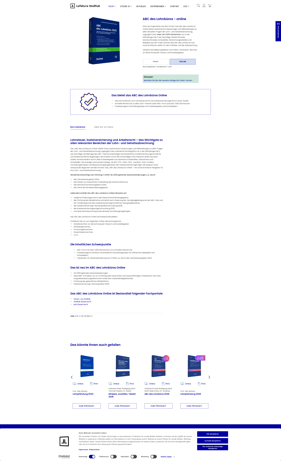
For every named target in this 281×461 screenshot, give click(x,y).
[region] (104, 40)
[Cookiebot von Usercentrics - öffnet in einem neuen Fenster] (64, 456)
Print (156, 61)
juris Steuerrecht (81, 304)
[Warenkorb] (209, 6)
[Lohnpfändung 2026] (194, 366)
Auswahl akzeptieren (213, 441)
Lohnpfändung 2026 (190, 394)
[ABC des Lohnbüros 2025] (104, 40)
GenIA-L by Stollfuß (82, 299)
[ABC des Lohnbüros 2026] (158, 366)
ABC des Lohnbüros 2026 (156, 394)
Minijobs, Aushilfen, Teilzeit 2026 (122, 395)
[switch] (113, 456)
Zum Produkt (87, 406)
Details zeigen (166, 457)
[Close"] (276, 33)
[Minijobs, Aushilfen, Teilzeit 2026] (123, 366)
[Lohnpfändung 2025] (87, 366)
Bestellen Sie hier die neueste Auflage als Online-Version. (168, 80)
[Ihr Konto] (204, 6)
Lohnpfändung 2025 (83, 394)
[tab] (77, 128)
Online (182, 61)
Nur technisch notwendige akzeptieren (213, 447)
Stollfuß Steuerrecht (82, 301)
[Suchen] (198, 6)
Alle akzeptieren (212, 434)
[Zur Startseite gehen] (85, 5)
